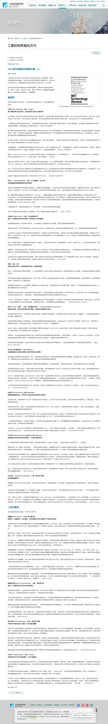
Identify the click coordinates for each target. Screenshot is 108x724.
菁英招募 (86, 1)
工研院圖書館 (48, 705)
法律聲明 (32, 705)
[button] (103, 5)
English (102, 1)
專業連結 (57, 705)
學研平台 (92, 1)
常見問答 (64, 705)
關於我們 (92, 5)
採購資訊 (39, 705)
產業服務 (42, 5)
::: (3, 1)
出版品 (25, 38)
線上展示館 (79, 1)
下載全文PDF (13, 687)
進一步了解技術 (15, 693)
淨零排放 (72, 5)
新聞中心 (62, 5)
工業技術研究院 (14, 5)
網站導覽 (72, 1)
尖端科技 (32, 5)
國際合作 (52, 5)
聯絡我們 (97, 53)
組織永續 (82, 5)
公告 (98, 1)
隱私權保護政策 (21, 719)
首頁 (10, 38)
